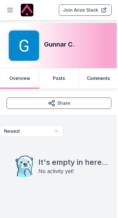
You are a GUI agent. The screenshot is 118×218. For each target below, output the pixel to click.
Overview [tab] (19, 78)
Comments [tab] (98, 78)
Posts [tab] (59, 78)
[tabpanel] (59, 147)
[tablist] (59, 78)
